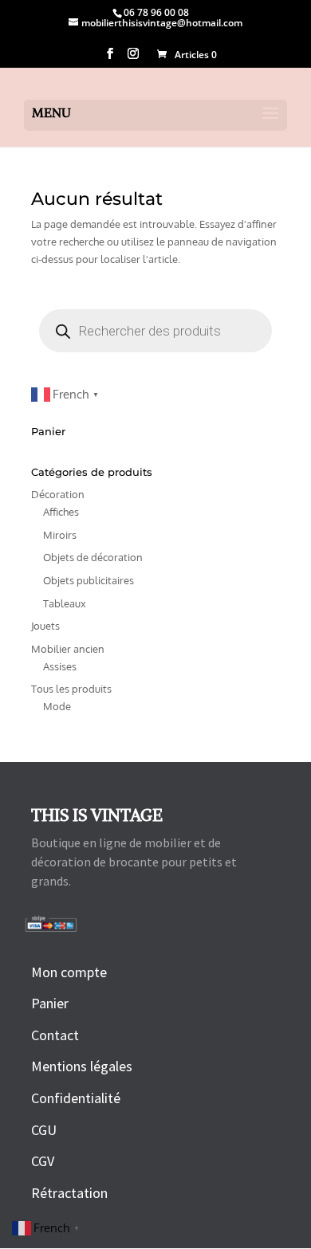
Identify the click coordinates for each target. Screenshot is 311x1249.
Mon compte (69, 972)
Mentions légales (81, 1066)
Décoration (58, 494)
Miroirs (60, 534)
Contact (55, 1035)
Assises (60, 666)
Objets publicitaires (88, 580)
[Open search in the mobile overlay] (155, 330)
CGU (44, 1130)
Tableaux (64, 603)
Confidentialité (75, 1098)
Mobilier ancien (67, 648)
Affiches (61, 511)
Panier (50, 1003)
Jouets (45, 625)
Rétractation (69, 1193)
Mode (57, 706)
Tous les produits (71, 688)
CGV (42, 1161)
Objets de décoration (93, 557)
